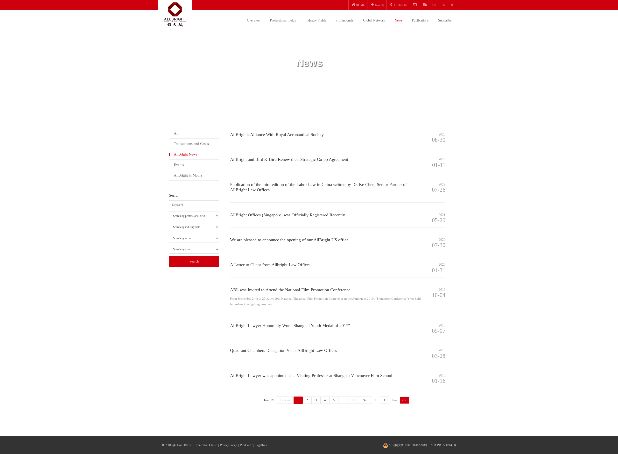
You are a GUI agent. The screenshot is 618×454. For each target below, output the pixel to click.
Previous (285, 400)
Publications (420, 20)
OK (404, 400)
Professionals (344, 20)
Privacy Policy (228, 445)
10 (353, 400)
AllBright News (185, 154)
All (176, 133)
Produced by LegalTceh (253, 445)
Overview (253, 20)
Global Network (374, 20)
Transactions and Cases (191, 144)
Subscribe (444, 20)
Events (179, 165)
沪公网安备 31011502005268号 (408, 445)
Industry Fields (315, 20)
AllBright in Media (188, 175)
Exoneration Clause (206, 445)
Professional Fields (283, 20)
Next (365, 400)
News (398, 20)
